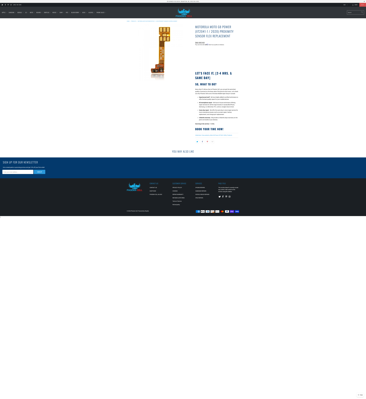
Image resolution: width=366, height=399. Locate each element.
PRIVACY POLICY (177, 187)
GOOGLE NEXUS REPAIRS (202, 194)
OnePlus (47, 12)
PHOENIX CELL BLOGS (156, 194)
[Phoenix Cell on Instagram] (11, 4)
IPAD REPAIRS (199, 198)
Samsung (12, 12)
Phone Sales (101, 12)
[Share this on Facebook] (202, 142)
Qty (196, 50)
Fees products (205, 135)
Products (229, 135)
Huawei (38, 12)
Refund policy (176, 204)
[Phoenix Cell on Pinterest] (8, 4)
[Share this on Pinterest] (207, 142)
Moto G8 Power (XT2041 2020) (218, 135)
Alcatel (91, 12)
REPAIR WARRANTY (178, 194)
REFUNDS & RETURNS (179, 198)
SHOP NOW (153, 191)
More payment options (227, 63)
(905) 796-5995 (17, 5)
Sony (61, 12)
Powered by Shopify (143, 211)
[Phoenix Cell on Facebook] (5, 4)
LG (26, 12)
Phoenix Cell (134, 211)
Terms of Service (177, 201)
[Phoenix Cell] (184, 12)
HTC (67, 12)
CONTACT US (153, 187)
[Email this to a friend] (212, 142)
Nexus (55, 12)
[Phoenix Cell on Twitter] (2, 4)
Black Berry (75, 12)
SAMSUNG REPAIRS (200, 191)
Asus (84, 12)
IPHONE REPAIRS (200, 187)
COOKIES (175, 191)
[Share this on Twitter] (197, 142)
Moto (32, 12)
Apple (4, 12)
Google (19, 12)
